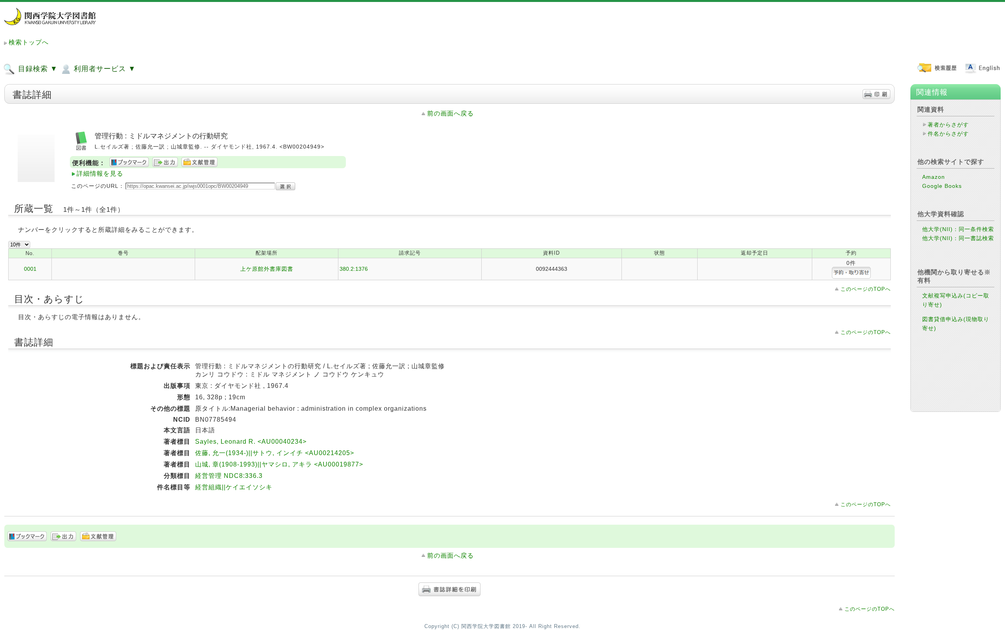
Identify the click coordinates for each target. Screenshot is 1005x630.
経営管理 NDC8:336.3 (229, 475)
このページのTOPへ (866, 289)
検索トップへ (29, 42)
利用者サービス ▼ (103, 69)
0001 (30, 269)
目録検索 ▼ (37, 69)
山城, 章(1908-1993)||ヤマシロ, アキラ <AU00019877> (279, 464)
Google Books (942, 186)
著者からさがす (948, 124)
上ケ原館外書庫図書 (266, 269)
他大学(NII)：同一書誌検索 (958, 238)
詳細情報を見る (100, 173)
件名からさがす (948, 133)
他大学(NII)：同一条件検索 (958, 229)
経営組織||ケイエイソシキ (233, 487)
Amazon (933, 177)
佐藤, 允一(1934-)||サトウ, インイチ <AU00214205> (274, 453)
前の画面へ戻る (450, 113)
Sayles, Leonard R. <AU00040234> (251, 441)
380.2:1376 (354, 269)
